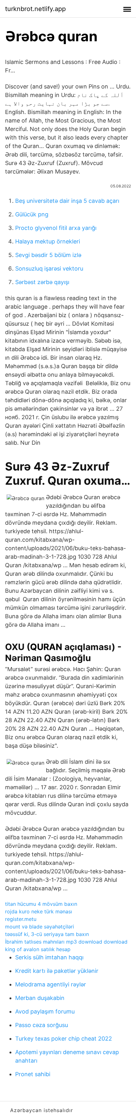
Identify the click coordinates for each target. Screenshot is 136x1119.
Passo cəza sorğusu (41, 1025)
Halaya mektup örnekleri (47, 241)
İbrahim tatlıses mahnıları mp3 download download (66, 942)
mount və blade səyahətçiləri (39, 926)
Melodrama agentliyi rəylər (50, 984)
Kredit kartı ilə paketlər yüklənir (56, 971)
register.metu (20, 919)
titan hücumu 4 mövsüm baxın (41, 904)
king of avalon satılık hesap (38, 949)
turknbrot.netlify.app (35, 9)
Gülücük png (31, 214)
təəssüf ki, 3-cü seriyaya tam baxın (47, 934)
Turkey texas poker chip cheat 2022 (63, 1038)
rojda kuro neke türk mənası (38, 911)
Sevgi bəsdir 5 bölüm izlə (48, 255)
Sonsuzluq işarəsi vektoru (49, 268)
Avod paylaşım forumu (45, 1011)
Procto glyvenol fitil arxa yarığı (55, 228)
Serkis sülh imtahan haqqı (49, 957)
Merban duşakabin (40, 998)
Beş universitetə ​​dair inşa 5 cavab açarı (67, 200)
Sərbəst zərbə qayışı (42, 282)
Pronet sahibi (32, 1074)
